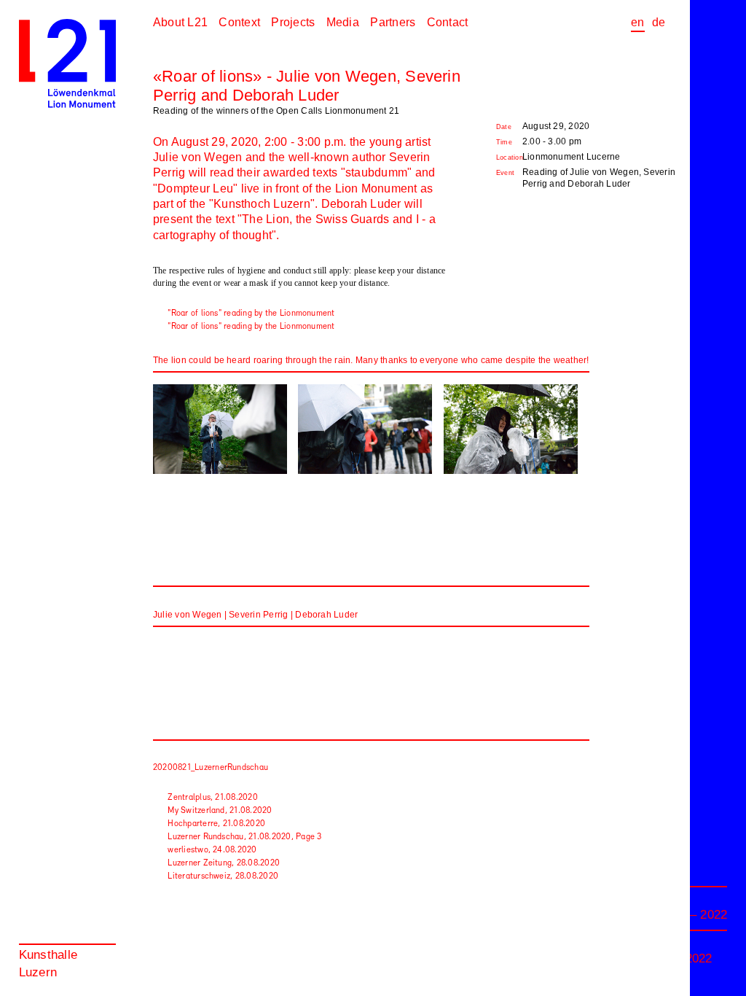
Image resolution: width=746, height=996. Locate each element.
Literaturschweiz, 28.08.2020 (223, 876)
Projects (293, 22)
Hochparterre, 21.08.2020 (216, 824)
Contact (447, 22)
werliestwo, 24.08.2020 (212, 850)
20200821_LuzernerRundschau (210, 767)
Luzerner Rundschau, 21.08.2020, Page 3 (244, 837)
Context (239, 22)
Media (342, 22)
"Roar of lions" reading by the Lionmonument (251, 313)
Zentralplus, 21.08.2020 (213, 797)
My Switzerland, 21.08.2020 (220, 810)
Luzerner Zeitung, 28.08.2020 (224, 863)
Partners (392, 22)
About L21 (180, 22)
